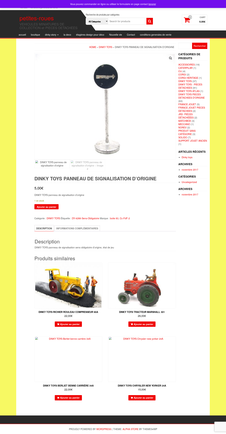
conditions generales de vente (155, 34)
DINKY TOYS (105, 47)
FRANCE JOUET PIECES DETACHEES (191, 109)
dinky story (51, 34)
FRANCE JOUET (187, 104)
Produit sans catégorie (187, 132)
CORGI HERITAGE (188, 77)
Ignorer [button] (152, 4)
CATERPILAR (185, 67)
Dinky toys (187, 157)
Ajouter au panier (46, 206)
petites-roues (37, 18)
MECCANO (184, 124)
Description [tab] (44, 228)
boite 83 (114, 218)
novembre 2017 (190, 169)
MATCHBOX (184, 120)
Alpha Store (130, 429)
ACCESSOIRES (186, 64)
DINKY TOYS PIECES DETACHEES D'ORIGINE (191, 96)
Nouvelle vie (115, 34)
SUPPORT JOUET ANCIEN (192, 140)
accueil (22, 34)
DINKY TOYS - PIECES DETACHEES (190, 86)
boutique (35, 34)
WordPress (103, 429)
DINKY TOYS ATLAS (189, 91)
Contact (131, 34)
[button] (171, 58)
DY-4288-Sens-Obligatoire (85, 218)
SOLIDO (182, 137)
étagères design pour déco (90, 34)
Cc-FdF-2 (125, 218)
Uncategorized (189, 182)
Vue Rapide (100, 267)
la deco (67, 34)
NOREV (182, 127)
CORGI (182, 74)
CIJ (180, 71)
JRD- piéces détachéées (186, 116)
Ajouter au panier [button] (70, 324)
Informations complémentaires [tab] (77, 228)
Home (92, 47)
